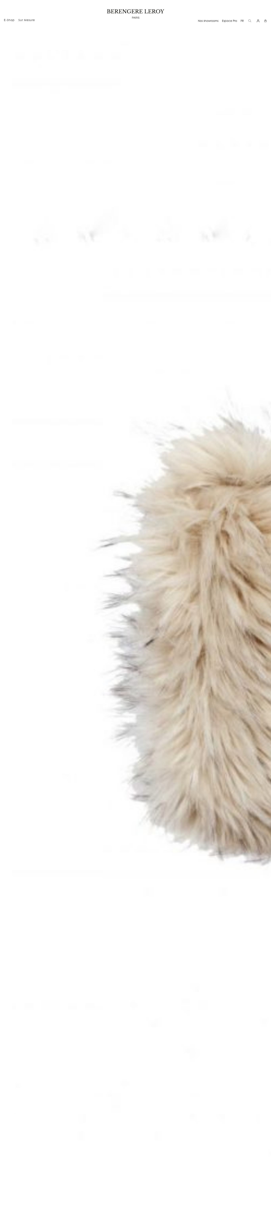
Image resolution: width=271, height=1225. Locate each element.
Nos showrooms (208, 20)
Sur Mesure (26, 20)
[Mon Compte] (258, 20)
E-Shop (9, 20)
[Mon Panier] (266, 20)
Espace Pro (229, 20)
